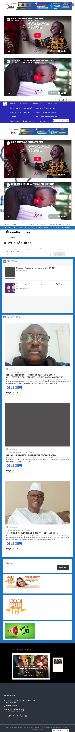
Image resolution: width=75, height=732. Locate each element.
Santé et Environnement (46, 108)
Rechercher (10, 563)
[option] (37, 273)
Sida (27, 117)
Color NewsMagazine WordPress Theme (53, 727)
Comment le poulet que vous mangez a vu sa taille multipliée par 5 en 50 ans (43, 285)
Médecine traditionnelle (46, 112)
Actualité (28, 108)
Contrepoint (15, 108)
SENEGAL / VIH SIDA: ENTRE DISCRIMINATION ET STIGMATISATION (31, 455)
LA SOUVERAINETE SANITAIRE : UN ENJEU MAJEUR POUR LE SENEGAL (32, 533)
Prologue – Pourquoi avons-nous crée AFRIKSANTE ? (35, 268)
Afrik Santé (14, 369)
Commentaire (52, 104)
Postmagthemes (37, 729)
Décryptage (37, 104)
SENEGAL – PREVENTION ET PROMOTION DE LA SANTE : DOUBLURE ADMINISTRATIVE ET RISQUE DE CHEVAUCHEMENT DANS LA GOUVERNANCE (34, 376)
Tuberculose (15, 117)
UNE (17, 393)
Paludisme (14, 121)
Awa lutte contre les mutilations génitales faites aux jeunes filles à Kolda (31, 667)
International (44, 121)
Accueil (13, 104)
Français (59, 120)
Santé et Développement (20, 112)
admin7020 (26, 673)
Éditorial (23, 104)
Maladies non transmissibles (45, 117)
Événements (28, 121)
